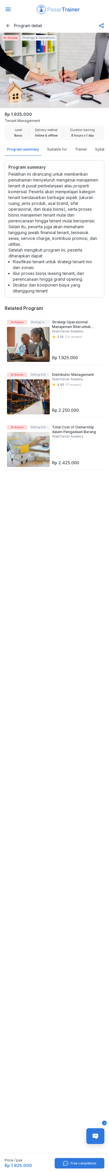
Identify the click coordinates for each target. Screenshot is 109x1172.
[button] (58, 9)
